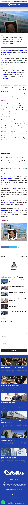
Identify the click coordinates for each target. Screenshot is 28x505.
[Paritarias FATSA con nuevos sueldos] (14, 380)
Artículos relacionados (8, 277)
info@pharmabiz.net (17, 489)
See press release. (11, 184)
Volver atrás (4, 220)
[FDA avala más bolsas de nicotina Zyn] (4, 281)
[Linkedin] (13, 498)
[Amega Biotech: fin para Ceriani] (4, 288)
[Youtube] (16, 498)
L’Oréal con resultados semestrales (21, 255)
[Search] (25, 5)
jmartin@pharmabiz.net (16, 271)
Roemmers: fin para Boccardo (8, 402)
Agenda (5, 7)
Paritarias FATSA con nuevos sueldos (10, 385)
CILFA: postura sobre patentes (8, 457)
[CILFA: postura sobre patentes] (14, 452)
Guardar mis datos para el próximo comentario (14, 346)
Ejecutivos (3, 289)
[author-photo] (14, 267)
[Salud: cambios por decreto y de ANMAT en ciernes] (4, 306)
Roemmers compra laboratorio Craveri (10, 439)
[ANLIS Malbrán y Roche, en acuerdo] (4, 313)
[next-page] (4, 318)
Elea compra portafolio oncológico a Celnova (12, 420)
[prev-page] (2, 318)
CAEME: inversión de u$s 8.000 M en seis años (12, 367)
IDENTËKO (23, 503)
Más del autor (20, 277)
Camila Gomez (3, 387)
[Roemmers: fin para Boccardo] (14, 397)
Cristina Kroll (3, 404)
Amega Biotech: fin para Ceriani (16, 286)
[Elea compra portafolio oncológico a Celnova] (14, 415)
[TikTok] (14, 498)
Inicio (2, 7)
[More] (18, 247)
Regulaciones (4, 308)
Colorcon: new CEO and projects (6, 255)
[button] (2, 5)
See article (22, 204)
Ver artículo (21, 128)
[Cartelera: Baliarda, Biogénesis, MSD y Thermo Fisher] (4, 300)
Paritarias (3, 383)
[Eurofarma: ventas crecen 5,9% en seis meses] (4, 294)
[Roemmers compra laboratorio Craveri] (14, 433)
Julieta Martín (14, 269)
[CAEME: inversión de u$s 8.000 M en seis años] (14, 362)
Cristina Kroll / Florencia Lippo (6, 440)
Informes (3, 455)
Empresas (3, 302)
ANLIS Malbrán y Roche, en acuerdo (17, 311)
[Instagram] (11, 498)
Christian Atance (4, 368)
